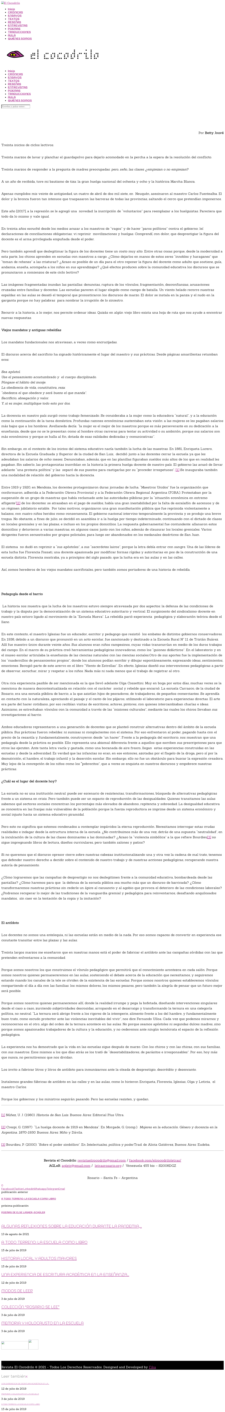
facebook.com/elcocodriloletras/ (155, 1160)
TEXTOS (13, 18)
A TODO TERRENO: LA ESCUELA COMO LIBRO (44, 1242)
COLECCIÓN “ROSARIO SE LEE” (30, 1306)
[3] (209, 837)
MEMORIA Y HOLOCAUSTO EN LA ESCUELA (42, 1322)
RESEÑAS (14, 22)
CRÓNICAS (15, 12)
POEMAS (14, 28)
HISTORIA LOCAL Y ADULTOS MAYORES (39, 1258)
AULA (12, 35)
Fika (152, 1367)
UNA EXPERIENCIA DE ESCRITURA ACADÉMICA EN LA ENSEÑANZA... (65, 1274)
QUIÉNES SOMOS (20, 38)
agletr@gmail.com (76, 1166)
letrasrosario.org (108, 1166)
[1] (177, 470)
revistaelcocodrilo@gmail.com (102, 1160)
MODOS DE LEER (17, 1290)
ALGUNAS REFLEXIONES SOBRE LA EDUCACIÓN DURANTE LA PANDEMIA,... (71, 1226)
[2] (18, 503)
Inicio (11, 9)
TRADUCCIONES (19, 32)
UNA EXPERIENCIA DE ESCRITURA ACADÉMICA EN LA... (25, 1384)
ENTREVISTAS (18, 25)
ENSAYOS (15, 15)
